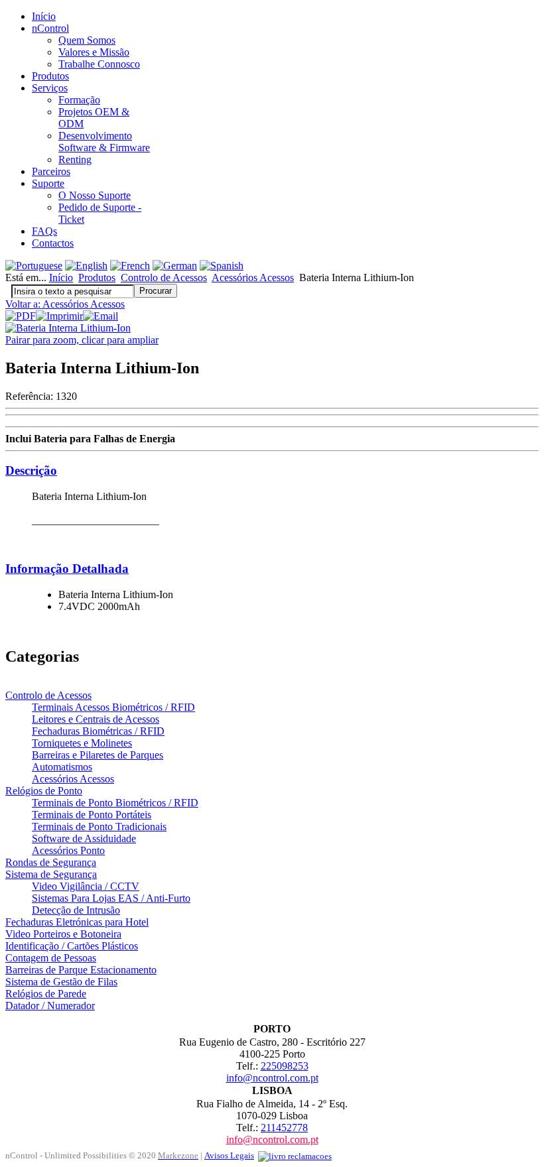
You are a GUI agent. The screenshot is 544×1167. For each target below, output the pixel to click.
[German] (175, 265)
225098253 (284, 1066)
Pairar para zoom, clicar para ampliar (82, 339)
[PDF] (20, 316)
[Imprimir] (59, 316)
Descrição (31, 470)
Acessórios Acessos (253, 277)
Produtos (96, 277)
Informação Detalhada (67, 569)
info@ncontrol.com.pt (272, 1077)
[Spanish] (221, 265)
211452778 (284, 1127)
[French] (130, 265)
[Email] (100, 316)
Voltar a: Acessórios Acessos (65, 304)
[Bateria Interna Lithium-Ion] (68, 328)
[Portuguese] (33, 265)
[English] (86, 265)
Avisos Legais (229, 1155)
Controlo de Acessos (164, 277)
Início (61, 277)
